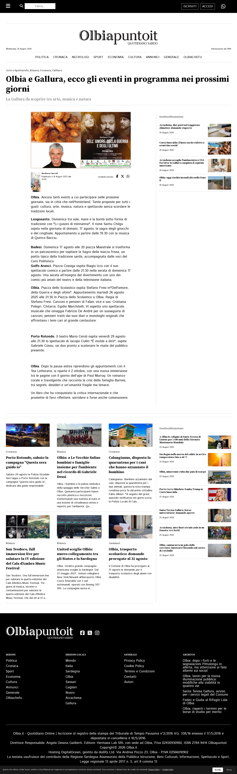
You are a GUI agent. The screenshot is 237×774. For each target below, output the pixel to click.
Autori (128, 682)
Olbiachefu (193, 57)
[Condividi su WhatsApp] (223, 6)
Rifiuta (229, 770)
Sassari (71, 682)
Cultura (134, 57)
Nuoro (70, 692)
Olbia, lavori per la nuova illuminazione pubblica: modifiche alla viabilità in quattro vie (201, 681)
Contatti (130, 676)
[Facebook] (82, 633)
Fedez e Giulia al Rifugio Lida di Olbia (205, 702)
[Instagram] (97, 633)
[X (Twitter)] (90, 633)
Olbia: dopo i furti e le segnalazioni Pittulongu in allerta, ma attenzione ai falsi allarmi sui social (205, 665)
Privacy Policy (134, 660)
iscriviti (189, 6)
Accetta (218, 770)
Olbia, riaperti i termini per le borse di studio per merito (204, 710)
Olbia (69, 676)
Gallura (71, 703)
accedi (207, 6)
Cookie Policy (134, 666)
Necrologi (80, 57)
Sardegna (73, 671)
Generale (171, 57)
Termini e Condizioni (139, 671)
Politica (42, 57)
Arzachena (73, 698)
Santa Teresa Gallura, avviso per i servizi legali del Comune (205, 693)
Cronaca (60, 57)
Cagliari (71, 687)
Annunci (152, 57)
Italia (69, 666)
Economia (116, 57)
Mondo (71, 660)
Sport (98, 57)
